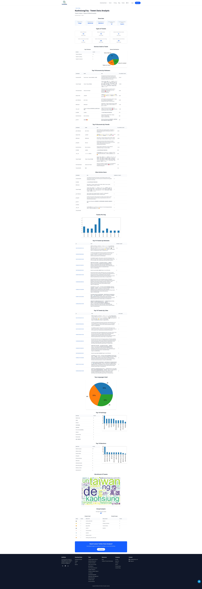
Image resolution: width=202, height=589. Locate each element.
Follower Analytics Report (93, 571)
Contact (116, 562)
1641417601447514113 (80, 248)
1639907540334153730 (80, 274)
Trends (123, 2)
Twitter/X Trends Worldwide (107, 561)
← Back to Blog (77, 8)
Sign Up (137, 2)
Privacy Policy (118, 566)
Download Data (103, 2)
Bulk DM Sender (91, 578)
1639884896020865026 (80, 281)
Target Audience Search (93, 559)
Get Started (101, 549)
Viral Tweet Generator (92, 567)
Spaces (76, 564)
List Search (90, 573)
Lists (76, 562)
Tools (110, 2)
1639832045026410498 (80, 303)
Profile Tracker (91, 579)
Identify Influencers (92, 561)
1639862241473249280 (80, 289)
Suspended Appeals (92, 574)
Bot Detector (90, 566)
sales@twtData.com (134, 559)
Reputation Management (93, 576)
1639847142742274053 (80, 296)
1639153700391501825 (80, 259)
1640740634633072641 (80, 270)
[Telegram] (199, 581)
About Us (117, 561)
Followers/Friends (78, 559)
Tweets (76, 561)
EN (127, 2)
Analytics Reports (91, 569)
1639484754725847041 (80, 265)
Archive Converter (92, 562)
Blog (119, 2)
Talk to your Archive (92, 564)
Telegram (132, 561)
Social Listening (91, 581)
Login (132, 2)
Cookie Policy (118, 567)
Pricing (115, 2)
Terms (116, 564)
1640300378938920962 (80, 254)
